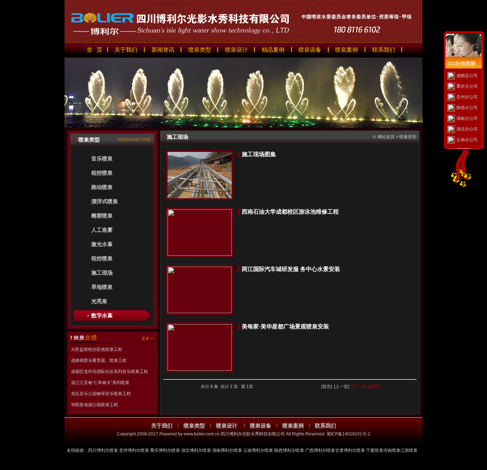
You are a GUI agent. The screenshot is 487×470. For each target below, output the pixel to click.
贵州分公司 (467, 96)
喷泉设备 (309, 50)
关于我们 (125, 50)
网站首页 (386, 136)
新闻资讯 (163, 50)
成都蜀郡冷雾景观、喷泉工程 (99, 360)
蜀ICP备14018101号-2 (348, 433)
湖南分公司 (467, 118)
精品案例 (273, 50)
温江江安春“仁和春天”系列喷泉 (100, 382)
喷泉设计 (236, 50)
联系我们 (383, 50)
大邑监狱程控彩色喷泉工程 (96, 349)
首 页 (94, 50)
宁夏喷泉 (374, 450)
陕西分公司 (467, 107)
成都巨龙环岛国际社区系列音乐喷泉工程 (109, 371)
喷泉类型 (199, 50)
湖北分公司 (467, 129)
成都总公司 (467, 75)
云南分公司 (467, 139)
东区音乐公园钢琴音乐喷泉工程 (101, 393)
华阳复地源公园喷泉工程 (94, 404)
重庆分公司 (467, 86)
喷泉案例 (346, 50)
